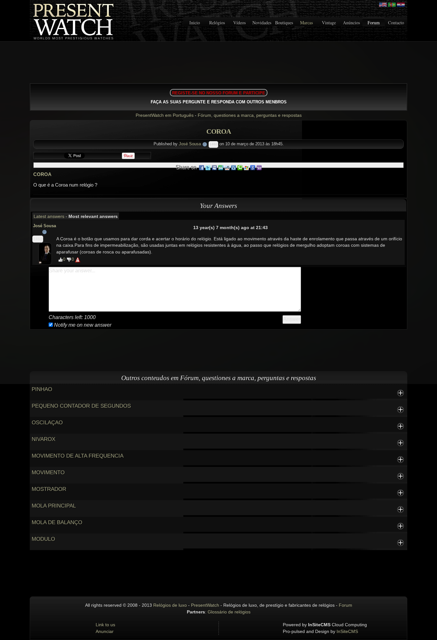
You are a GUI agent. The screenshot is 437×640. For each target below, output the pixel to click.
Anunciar (105, 631)
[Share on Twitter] (208, 167)
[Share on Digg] (233, 167)
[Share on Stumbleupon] (220, 167)
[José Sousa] (45, 253)
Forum (374, 23)
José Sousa (190, 143)
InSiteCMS (347, 631)
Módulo (43, 539)
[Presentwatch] (383, 5)
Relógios (217, 23)
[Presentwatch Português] (392, 5)
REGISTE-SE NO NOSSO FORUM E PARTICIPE (218, 93)
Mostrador (49, 489)
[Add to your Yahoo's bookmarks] (259, 167)
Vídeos (239, 23)
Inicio (194, 23)
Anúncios (351, 23)
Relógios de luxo (170, 605)
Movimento (48, 472)
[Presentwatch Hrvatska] (401, 5)
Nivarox (43, 439)
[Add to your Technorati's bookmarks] (239, 167)
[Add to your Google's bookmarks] (252, 167)
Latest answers (49, 216)
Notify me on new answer (82, 325)
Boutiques (284, 23)
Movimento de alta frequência (77, 456)
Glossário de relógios (229, 611)
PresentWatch (205, 605)
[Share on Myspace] (214, 167)
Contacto (396, 23)
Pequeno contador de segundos (81, 406)
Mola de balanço (57, 522)
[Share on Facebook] (201, 167)
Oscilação (47, 423)
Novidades (261, 23)
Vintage (329, 23)
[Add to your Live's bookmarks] (246, 167)
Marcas (306, 23)
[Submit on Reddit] (227, 167)
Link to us (105, 624)
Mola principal (54, 506)
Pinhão (42, 389)
